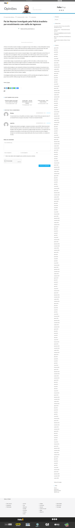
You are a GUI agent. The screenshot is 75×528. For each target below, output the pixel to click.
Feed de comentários (57, 490)
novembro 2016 (57, 297)
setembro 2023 (56, 122)
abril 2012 (56, 414)
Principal (25, 510)
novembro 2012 (57, 399)
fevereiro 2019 (56, 239)
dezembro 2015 (56, 320)
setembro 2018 (56, 250)
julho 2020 (56, 203)
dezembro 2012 (56, 397)
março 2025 (56, 84)
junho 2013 (56, 384)
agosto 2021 (56, 175)
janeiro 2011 (56, 446)
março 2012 (56, 416)
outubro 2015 (56, 324)
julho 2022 (56, 152)
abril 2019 (56, 235)
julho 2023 (56, 126)
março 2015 (56, 339)
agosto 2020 (56, 201)
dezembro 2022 (56, 141)
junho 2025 (56, 77)
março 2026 (56, 58)
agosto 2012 (56, 405)
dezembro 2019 (56, 218)
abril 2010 (56, 465)
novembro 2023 (57, 118)
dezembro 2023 (56, 116)
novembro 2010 (57, 450)
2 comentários (33, 17)
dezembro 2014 (56, 346)
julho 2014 (56, 356)
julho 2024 (56, 101)
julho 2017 (56, 280)
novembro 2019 (57, 220)
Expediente (8, 505)
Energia (24, 508)
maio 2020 (56, 207)
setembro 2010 (56, 454)
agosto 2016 (56, 303)
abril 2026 (56, 56)
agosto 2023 (56, 124)
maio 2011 (56, 437)
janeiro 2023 (56, 139)
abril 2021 (56, 184)
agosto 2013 (56, 380)
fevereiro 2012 (56, 418)
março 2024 (56, 109)
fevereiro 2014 (56, 367)
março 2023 (56, 135)
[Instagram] (61, 0)
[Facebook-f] (58, 0)
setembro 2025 (56, 71)
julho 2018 (56, 254)
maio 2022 (56, 156)
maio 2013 (56, 386)
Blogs (41, 510)
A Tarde (8, 82)
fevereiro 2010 (56, 469)
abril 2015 (56, 337)
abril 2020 (56, 209)
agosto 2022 (56, 150)
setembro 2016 (56, 301)
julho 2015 (56, 331)
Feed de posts (56, 489)
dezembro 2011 (56, 422)
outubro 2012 (56, 401)
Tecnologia (59, 507)
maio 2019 (56, 233)
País (24, 505)
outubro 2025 (56, 69)
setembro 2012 (56, 403)
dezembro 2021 (56, 167)
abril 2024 (56, 107)
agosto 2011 (56, 431)
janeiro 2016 (56, 318)
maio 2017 (56, 284)
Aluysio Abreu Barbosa (9, 17)
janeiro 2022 (56, 165)
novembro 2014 (57, 348)
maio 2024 (56, 105)
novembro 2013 (57, 373)
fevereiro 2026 (56, 60)
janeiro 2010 (56, 471)
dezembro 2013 (56, 371)
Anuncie (31, 0)
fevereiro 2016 (56, 316)
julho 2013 (56, 382)
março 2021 (56, 186)
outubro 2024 (56, 94)
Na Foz (24, 503)
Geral (24, 513)
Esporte (41, 507)
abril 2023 (56, 133)
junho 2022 (56, 154)
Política (24, 512)
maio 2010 (56, 463)
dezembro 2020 (56, 192)
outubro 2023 (56, 120)
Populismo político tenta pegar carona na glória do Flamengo (11, 101)
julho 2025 (56, 75)
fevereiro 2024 (56, 111)
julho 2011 (56, 433)
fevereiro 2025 (56, 86)
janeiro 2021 (56, 190)
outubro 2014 (56, 350)
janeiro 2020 (56, 216)
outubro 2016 (56, 299)
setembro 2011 (56, 429)
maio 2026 (56, 54)
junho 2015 (56, 333)
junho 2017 (56, 282)
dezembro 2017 (56, 269)
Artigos (41, 503)
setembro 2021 (56, 173)
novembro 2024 (57, 92)
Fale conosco (28, 0)
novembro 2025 (57, 67)
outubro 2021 (56, 171)
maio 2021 (56, 182)
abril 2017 (56, 286)
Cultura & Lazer (43, 508)
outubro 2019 (56, 222)
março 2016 (56, 314)
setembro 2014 (56, 352)
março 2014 (56, 365)
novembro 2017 (57, 271)
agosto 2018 (56, 252)
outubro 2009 (56, 478)
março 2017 (56, 288)
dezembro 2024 (56, 90)
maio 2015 (56, 335)
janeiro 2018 (56, 267)
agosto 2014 (56, 354)
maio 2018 (56, 258)
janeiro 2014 (56, 369)
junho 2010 (56, 461)
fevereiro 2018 (56, 265)
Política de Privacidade (57, 482)
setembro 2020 (56, 199)
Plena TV (42, 512)
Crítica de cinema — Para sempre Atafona (43, 101)
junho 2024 (56, 103)
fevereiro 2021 (56, 188)
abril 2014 (56, 363)
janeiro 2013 (56, 395)
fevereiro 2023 (56, 137)
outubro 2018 (56, 248)
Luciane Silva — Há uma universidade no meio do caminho (27, 102)
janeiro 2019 (56, 241)
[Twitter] (59, 0)
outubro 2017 (56, 273)
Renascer (25, 507)
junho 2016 (56, 307)
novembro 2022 (57, 143)
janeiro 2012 (56, 420)
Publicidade (8, 507)
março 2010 (56, 467)
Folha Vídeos (59, 503)
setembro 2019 (56, 224)
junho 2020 (56, 205)
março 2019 (56, 237)
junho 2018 (56, 256)
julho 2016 (56, 305)
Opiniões (10, 8)
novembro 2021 (57, 169)
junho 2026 (56, 52)
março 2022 (56, 160)
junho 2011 (56, 435)
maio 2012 (56, 412)
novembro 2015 (57, 322)
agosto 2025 (56, 73)
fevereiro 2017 (56, 290)
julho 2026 (56, 50)
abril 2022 (56, 158)
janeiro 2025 (56, 88)
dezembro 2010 (56, 448)
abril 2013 (56, 388)
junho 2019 (56, 231)
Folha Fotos (59, 505)
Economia (42, 505)
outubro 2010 (56, 452)
